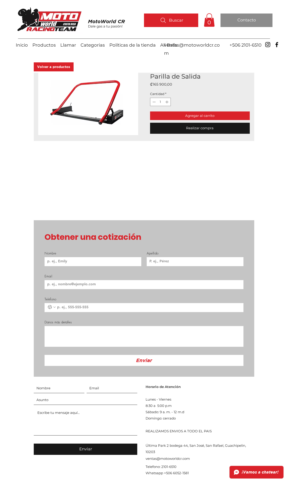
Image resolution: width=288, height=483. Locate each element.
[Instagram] (267, 44)
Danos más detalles (58, 322)
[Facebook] (276, 44)
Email (48, 276)
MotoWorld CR (106, 21)
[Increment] (167, 102)
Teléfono (50, 299)
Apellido (152, 253)
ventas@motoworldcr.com (168, 458)
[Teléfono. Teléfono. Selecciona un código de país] (51, 307)
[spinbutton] (160, 102)
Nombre (50, 253)
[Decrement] (153, 102)
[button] (209, 20)
